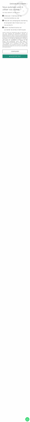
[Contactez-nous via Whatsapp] (27, 419)
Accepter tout (15, 56)
